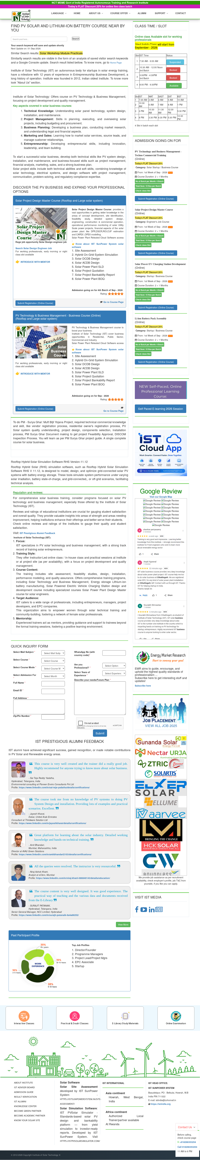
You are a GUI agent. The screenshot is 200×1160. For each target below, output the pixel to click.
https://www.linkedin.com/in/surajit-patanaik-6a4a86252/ (49, 915)
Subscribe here (143, 685)
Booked (173, 69)
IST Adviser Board (24, 1087)
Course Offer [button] (119, 13)
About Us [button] (94, 13)
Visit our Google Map (161, 496)
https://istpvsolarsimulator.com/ (80, 1140)
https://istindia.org (161, 1103)
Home (77, 13)
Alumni (142, 13)
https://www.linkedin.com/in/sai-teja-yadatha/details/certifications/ (54, 787)
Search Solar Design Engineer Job (33, 248)
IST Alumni (20, 1101)
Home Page (116, 62)
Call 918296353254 (187, 1146)
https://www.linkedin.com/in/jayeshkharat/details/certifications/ (52, 823)
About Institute (23, 1082)
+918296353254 (188, 1142)
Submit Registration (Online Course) (35, 303)
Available (174, 85)
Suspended (175, 62)
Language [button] (57, 13)
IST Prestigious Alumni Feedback (37, 533)
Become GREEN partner (27, 1110)
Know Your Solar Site (27, 1120)
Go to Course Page (113, 302)
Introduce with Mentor (35, 261)
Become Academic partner (29, 1115)
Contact (180, 13)
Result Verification (25, 1096)
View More (123, 924)
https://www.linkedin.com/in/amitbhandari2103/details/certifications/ (55, 854)
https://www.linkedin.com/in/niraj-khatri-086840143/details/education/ (73, 878)
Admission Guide (23, 1092)
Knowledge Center (25, 1106)
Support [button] (160, 13)
